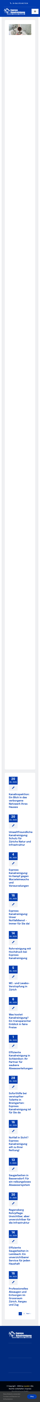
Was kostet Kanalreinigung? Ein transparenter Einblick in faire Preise (20, 1021)
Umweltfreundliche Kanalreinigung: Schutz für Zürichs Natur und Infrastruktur (21, 838)
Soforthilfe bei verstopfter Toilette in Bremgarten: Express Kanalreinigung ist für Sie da (20, 1103)
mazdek (26, 1386)
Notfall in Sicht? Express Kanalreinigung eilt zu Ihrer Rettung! (18, 1144)
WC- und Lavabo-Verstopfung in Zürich (19, 986)
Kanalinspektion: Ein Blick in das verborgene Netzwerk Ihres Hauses (19, 801)
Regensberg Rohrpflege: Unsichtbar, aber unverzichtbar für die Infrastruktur (20, 1216)
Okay (32, 1396)
